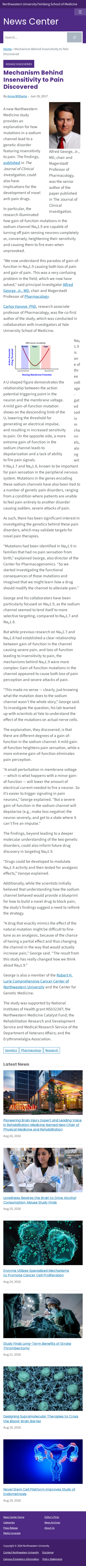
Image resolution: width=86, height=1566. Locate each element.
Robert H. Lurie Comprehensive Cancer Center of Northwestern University (38, 981)
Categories (9, 1522)
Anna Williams (17, 96)
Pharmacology (36, 296)
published (11, 163)
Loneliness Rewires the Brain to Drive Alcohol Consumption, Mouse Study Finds (39, 1200)
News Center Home (13, 1517)
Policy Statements (52, 1559)
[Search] (74, 37)
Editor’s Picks (51, 1517)
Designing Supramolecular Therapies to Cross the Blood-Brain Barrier (40, 1418)
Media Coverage (11, 1533)
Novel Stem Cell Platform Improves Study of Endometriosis (39, 1491)
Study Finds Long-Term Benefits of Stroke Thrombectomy (37, 1346)
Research (51, 1050)
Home (7, 49)
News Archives (52, 1522)
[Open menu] (80, 11)
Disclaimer (48, 1552)
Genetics (11, 1050)
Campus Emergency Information (21, 1559)
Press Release (10, 1528)
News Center (31, 21)
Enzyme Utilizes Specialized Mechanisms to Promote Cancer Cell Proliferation (36, 1273)
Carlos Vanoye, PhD (19, 306)
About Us (49, 1528)
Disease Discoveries (19, 64)
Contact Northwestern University (21, 1552)
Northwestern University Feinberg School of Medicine (40, 4)
